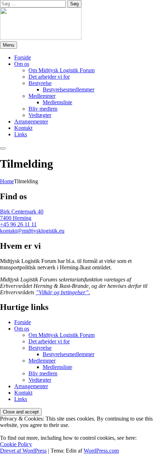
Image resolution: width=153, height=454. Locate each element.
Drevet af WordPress (23, 451)
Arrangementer (31, 121)
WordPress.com (101, 451)
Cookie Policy (16, 444)
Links (20, 134)
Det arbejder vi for (49, 77)
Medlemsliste (57, 102)
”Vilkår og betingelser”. (63, 292)
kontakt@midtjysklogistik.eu (32, 231)
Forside (22, 57)
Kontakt (23, 128)
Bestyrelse (40, 83)
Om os (21, 64)
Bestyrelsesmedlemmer (68, 89)
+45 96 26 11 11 (18, 224)
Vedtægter (39, 115)
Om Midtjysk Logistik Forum (61, 70)
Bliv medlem (42, 109)
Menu (8, 45)
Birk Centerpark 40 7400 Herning (21, 214)
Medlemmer (42, 96)
